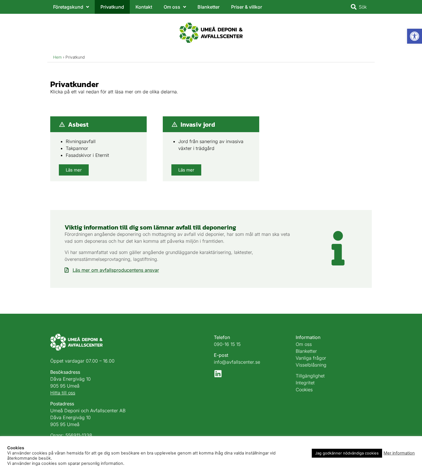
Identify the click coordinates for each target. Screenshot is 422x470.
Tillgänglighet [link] (310, 376)
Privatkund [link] (112, 7)
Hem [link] (57, 57)
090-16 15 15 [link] (227, 344)
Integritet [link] (305, 383)
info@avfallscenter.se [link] (237, 362)
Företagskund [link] (68, 7)
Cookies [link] (304, 389)
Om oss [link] (172, 7)
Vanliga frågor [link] (311, 358)
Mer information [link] (399, 453)
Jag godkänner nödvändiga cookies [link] (347, 453)
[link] (414, 36)
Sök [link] (363, 7)
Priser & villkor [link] (246, 7)
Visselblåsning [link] (311, 365)
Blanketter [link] (209, 7)
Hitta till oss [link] (62, 393)
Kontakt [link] (143, 7)
